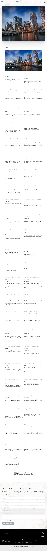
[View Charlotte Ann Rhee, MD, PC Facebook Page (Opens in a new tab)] (25, 539)
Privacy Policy (18, 546)
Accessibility (22, 546)
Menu (45, 2)
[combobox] (23, 507)
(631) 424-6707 (41, 523)
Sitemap (14, 546)
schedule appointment (7, 523)
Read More (8, 85)
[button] (42, 2)
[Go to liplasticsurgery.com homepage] (11, 2)
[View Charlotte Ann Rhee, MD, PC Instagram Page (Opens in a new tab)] (22, 539)
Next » (36, 473)
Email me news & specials (7, 520)
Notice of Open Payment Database (29, 546)
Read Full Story (11, 67)
